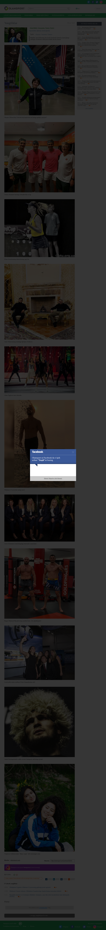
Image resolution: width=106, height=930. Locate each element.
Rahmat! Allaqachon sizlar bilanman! (53, 478)
